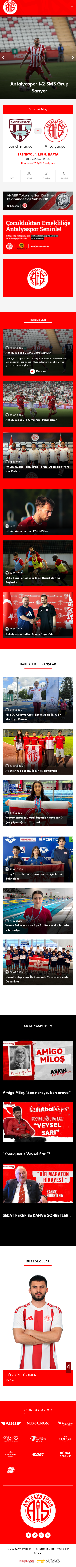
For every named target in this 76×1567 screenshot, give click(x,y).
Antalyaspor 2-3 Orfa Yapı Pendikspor (31, 420)
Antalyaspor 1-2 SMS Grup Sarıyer (28, 353)
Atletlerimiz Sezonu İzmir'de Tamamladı (32, 771)
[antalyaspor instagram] (41, 1535)
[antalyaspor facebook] (28, 1535)
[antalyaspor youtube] (48, 1535)
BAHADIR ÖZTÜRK (20, 1375)
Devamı (41, 371)
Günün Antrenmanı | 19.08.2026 (27, 531)
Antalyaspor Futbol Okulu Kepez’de (29, 634)
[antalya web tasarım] (26, 1561)
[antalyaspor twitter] (35, 1535)
